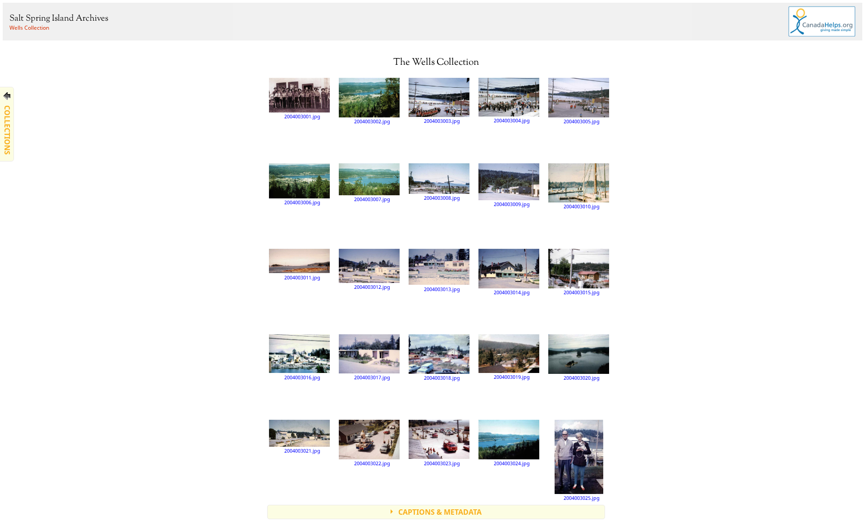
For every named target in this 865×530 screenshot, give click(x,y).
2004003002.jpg (372, 121)
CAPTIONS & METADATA (440, 512)
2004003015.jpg (582, 292)
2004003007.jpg (372, 199)
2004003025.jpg (582, 497)
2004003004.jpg (512, 120)
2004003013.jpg (442, 289)
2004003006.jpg (302, 202)
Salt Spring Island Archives (58, 19)
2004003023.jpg (442, 463)
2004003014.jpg (512, 292)
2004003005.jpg (582, 121)
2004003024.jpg (512, 463)
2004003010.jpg (582, 206)
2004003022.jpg (372, 463)
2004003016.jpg (302, 377)
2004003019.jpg (512, 376)
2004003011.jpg (302, 277)
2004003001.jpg (302, 116)
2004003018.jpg (442, 377)
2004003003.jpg (442, 120)
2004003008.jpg (442, 197)
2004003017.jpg (372, 377)
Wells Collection (29, 27)
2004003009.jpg (512, 204)
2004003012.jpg (372, 286)
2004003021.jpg (302, 450)
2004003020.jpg (582, 377)
